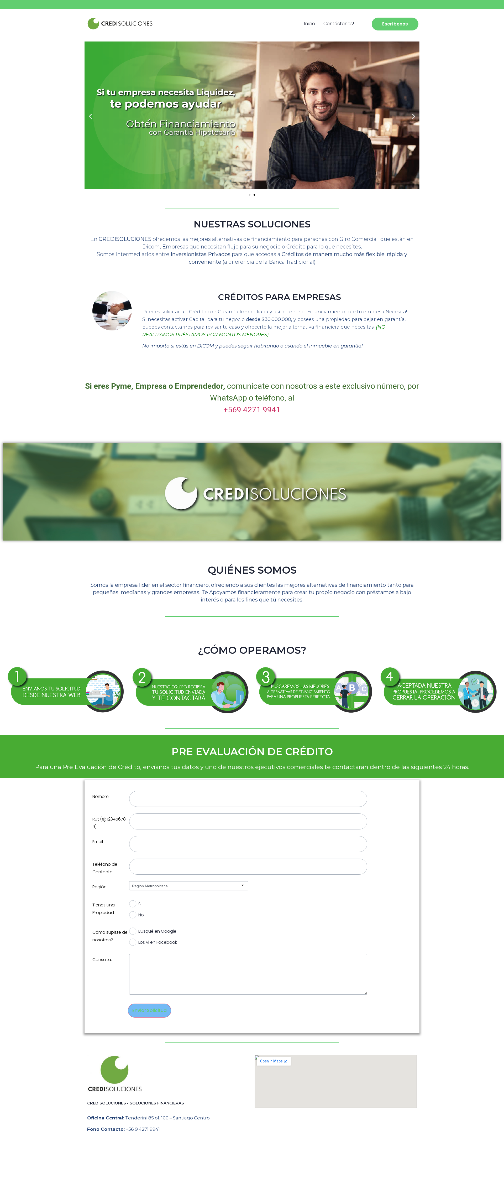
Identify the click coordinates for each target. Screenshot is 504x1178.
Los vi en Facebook (157, 942)
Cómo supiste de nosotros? (110, 936)
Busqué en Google (157, 931)
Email (97, 842)
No (141, 915)
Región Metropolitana (150, 886)
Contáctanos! (338, 23)
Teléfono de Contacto (104, 868)
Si (139, 904)
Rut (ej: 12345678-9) (110, 823)
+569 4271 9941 (252, 409)
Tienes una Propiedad (103, 909)
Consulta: (102, 960)
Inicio (309, 23)
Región (99, 887)
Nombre (100, 796)
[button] (90, 116)
